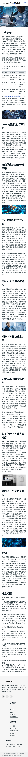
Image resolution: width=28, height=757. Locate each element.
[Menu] (25, 3)
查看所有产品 (14, 717)
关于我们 (12, 726)
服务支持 (12, 733)
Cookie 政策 (20, 755)
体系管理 (12, 714)
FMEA (12, 709)
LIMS (11, 712)
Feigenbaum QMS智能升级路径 (13, 96)
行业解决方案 (14, 735)
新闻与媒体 (13, 728)
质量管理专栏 (14, 731)
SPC (11, 707)
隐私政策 (14, 755)
